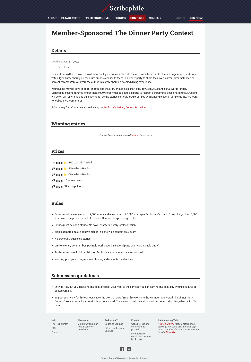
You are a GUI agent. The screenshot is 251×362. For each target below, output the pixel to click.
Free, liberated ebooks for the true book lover (140, 336)
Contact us (56, 332)
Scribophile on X (129, 349)
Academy (154, 18)
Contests (137, 18)
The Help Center (59, 324)
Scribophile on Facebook (122, 349)
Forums (120, 18)
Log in (180, 18)
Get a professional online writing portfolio (140, 327)
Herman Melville (166, 324)
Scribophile (122, 7)
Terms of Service (107, 358)
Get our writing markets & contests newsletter (88, 327)
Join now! (196, 18)
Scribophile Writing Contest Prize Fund (125, 107)
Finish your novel (97, 18)
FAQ (53, 328)
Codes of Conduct (114, 324)
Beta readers (70, 18)
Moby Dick (171, 332)
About (52, 18)
